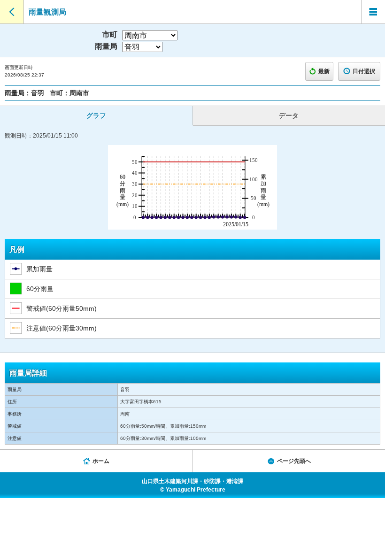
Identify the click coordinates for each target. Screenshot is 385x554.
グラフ (96, 115)
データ (289, 115)
